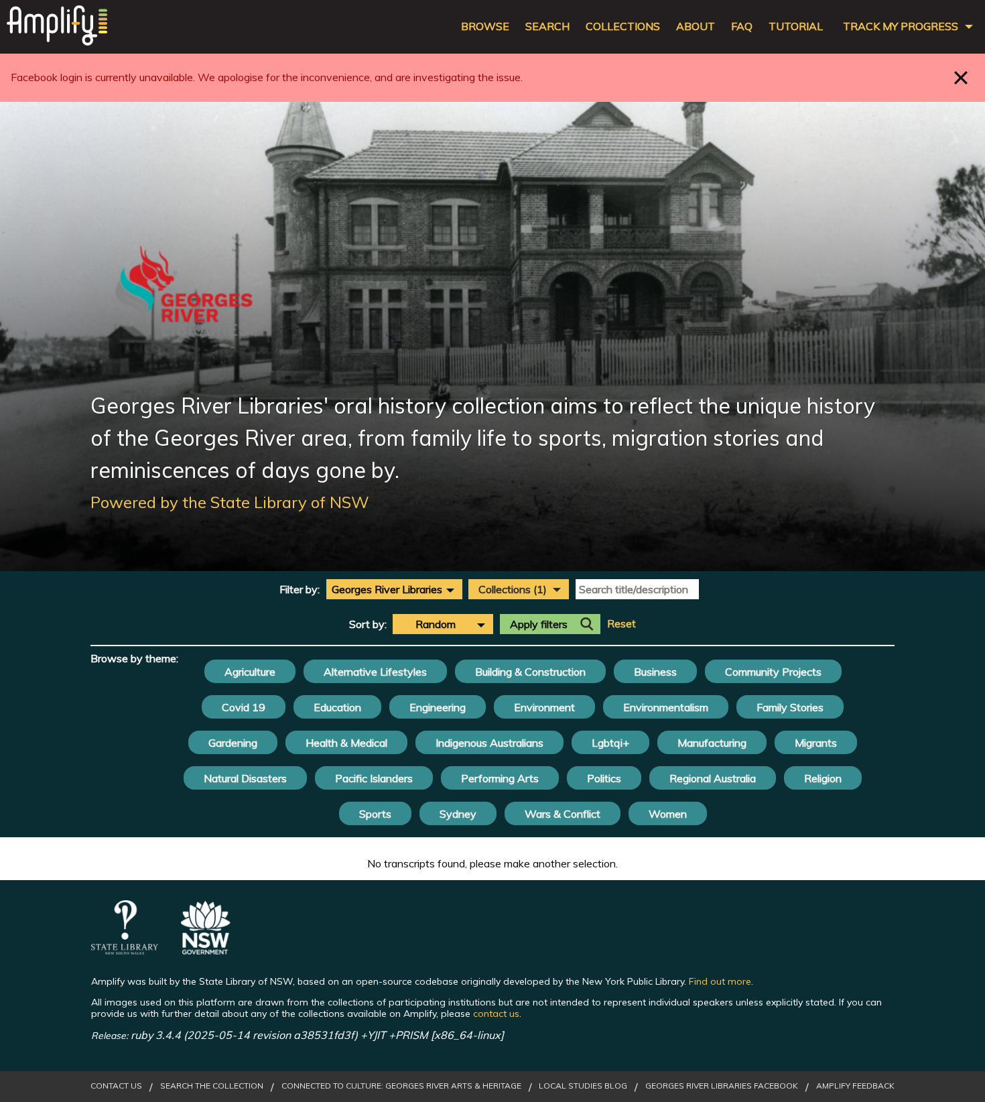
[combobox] (394, 589)
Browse (485, 26)
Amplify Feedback (855, 1086)
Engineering (437, 707)
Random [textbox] (435, 624)
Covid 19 (243, 707)
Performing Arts (500, 778)
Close (961, 77)
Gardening (232, 742)
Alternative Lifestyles (375, 671)
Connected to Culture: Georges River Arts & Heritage (401, 1086)
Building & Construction (530, 671)
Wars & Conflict (562, 813)
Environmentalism (665, 707)
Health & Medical (346, 742)
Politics (604, 778)
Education (337, 707)
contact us (496, 1013)
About (695, 26)
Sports (375, 813)
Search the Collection (211, 1086)
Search (547, 26)
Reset (621, 623)
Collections (623, 26)
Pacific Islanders (374, 778)
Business (655, 671)
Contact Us (116, 1086)
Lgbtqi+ (610, 742)
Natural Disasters (245, 778)
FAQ (741, 26)
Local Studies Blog (583, 1086)
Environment (544, 707)
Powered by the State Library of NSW (229, 502)
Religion (823, 778)
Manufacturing (711, 742)
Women (668, 813)
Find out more (720, 981)
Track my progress (900, 26)
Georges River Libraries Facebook (721, 1086)
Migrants (816, 742)
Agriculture (249, 671)
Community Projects (773, 671)
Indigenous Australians (489, 742)
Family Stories (790, 707)
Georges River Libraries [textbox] (387, 589)
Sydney (458, 813)
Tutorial (796, 26)
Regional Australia (712, 778)
